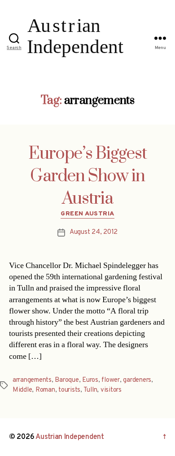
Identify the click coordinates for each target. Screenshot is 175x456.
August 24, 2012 (94, 232)
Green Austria (87, 214)
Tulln (90, 390)
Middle (22, 390)
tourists (69, 390)
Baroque (67, 380)
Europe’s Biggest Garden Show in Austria (87, 176)
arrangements (32, 380)
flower (110, 380)
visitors (111, 390)
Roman (45, 390)
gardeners (137, 380)
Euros (90, 380)
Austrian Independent (69, 437)
